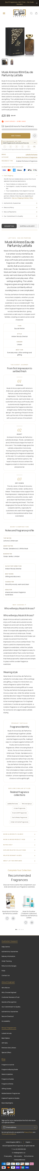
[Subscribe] (34, 1127)
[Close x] (37, 3)
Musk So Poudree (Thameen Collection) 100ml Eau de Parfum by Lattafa (28, 914)
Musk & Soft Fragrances (19, 813)
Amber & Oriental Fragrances (19, 822)
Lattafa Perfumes (31, 155)
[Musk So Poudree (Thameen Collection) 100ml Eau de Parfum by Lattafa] (28, 900)
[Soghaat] (19, 13)
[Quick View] (13, 918)
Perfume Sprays (27, 804)
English (28, 1142)
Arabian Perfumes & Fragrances (26, 157)
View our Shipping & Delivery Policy (22, 198)
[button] (36, 13)
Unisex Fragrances (19, 808)
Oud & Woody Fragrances (19, 817)
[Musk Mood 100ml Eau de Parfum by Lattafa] (10, 900)
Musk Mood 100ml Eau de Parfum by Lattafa (10, 912)
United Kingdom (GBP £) (13, 1142)
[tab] (27, 226)
